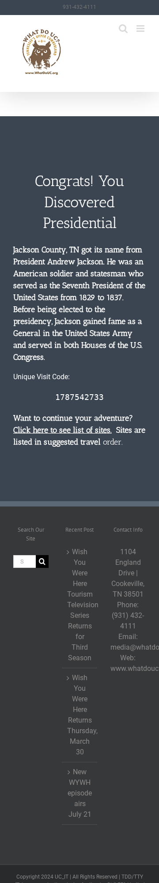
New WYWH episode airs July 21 (80, 793)
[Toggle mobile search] (123, 28)
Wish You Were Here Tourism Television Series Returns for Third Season (80, 605)
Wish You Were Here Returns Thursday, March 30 (80, 715)
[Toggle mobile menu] (141, 28)
